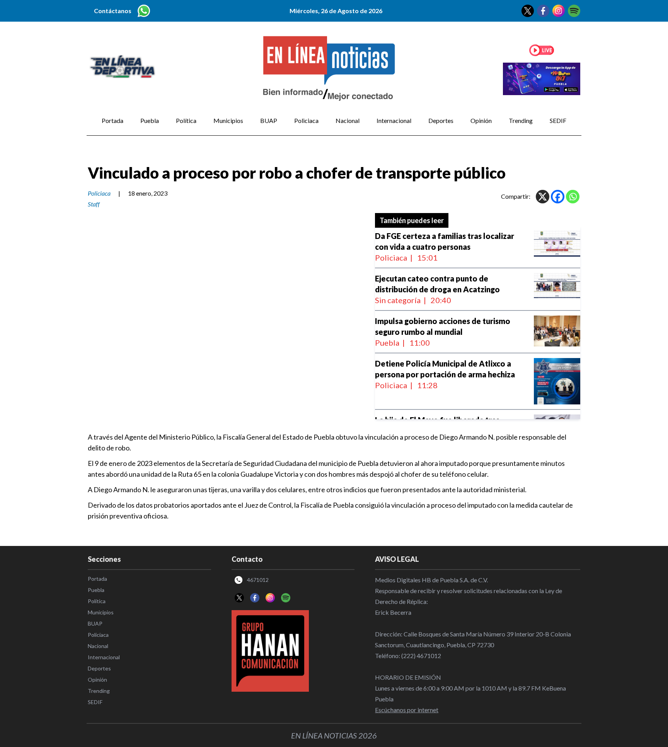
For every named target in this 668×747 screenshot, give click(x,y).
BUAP (268, 120)
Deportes (440, 120)
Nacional (348, 120)
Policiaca (306, 120)
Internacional (394, 120)
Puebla (149, 120)
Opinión (481, 120)
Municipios (228, 120)
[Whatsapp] (572, 196)
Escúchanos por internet (406, 709)
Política (186, 120)
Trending (521, 120)
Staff (94, 204)
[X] (542, 196)
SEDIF (558, 120)
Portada (112, 120)
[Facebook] (557, 196)
